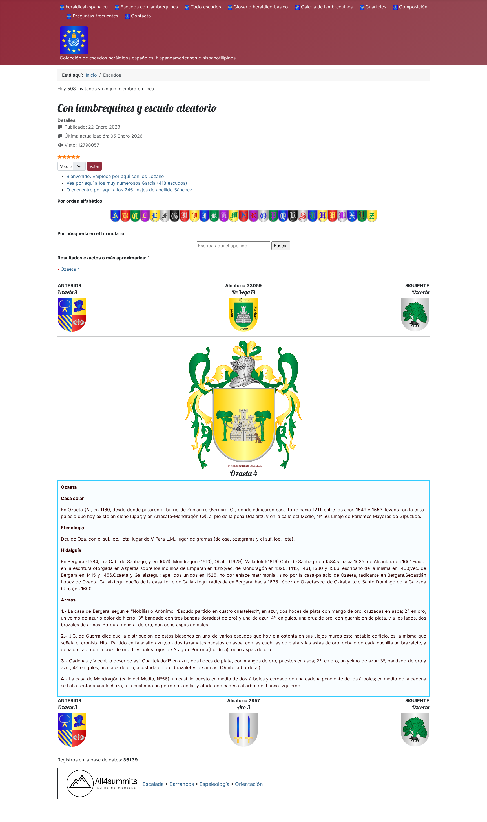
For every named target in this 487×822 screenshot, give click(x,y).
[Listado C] (135, 216)
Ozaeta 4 (70, 269)
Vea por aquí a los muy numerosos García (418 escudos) (127, 183)
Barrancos (181, 784)
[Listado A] (115, 216)
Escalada (153, 784)
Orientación (249, 784)
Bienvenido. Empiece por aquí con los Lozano (115, 176)
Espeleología (214, 784)
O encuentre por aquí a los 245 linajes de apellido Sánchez (129, 190)
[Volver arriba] (477, 811)
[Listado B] (125, 216)
